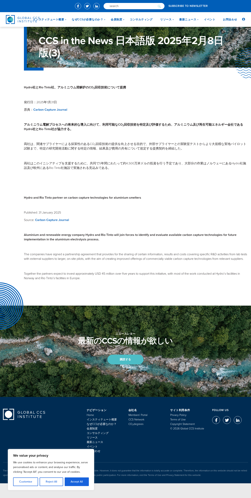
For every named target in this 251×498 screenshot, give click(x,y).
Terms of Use (178, 419)
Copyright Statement (182, 424)
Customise (25, 481)
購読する (125, 359)
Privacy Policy (178, 415)
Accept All (77, 481)
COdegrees (135, 424)
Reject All (51, 481)
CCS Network (136, 419)
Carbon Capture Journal (50, 110)
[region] (51, 469)
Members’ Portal (137, 415)
